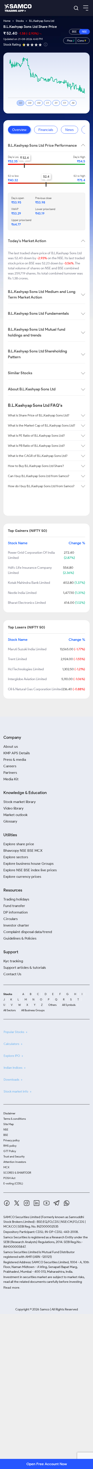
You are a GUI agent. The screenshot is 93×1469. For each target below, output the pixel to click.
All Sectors (9, 1010)
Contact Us (12, 974)
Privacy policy (11, 1140)
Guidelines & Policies (19, 938)
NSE (5, 1129)
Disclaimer (9, 1113)
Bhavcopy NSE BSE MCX (22, 850)
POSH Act (9, 1178)
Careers (9, 766)
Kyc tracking (13, 961)
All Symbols (68, 1005)
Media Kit (11, 779)
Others (52, 1005)
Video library (13, 808)
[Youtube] (46, 1204)
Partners (10, 772)
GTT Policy (9, 1151)
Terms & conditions (14, 1118)
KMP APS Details (16, 753)
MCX (6, 1167)
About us (10, 746)
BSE (5, 1135)
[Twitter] (16, 1204)
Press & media (14, 759)
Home (6, 20)
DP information (15, 912)
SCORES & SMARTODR (17, 1172)
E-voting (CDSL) (13, 1183)
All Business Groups (32, 1010)
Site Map (8, 1124)
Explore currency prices (22, 876)
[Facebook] (6, 1204)
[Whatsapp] (66, 1204)
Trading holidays (16, 899)
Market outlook (15, 815)
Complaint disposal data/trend (27, 932)
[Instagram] (26, 1204)
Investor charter (16, 925)
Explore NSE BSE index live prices (30, 870)
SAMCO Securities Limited (21, 1217)
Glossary (10, 821)
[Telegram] (56, 1203)
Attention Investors (14, 1162)
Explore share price (18, 844)
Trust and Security (14, 1156)
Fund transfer (14, 906)
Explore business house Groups (28, 863)
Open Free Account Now (46, 1464)
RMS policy (9, 1145)
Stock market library (19, 802)
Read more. (11, 1287)
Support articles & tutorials (24, 967)
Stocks (20, 20)
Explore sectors (15, 857)
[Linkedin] (36, 1204)
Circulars (10, 919)
